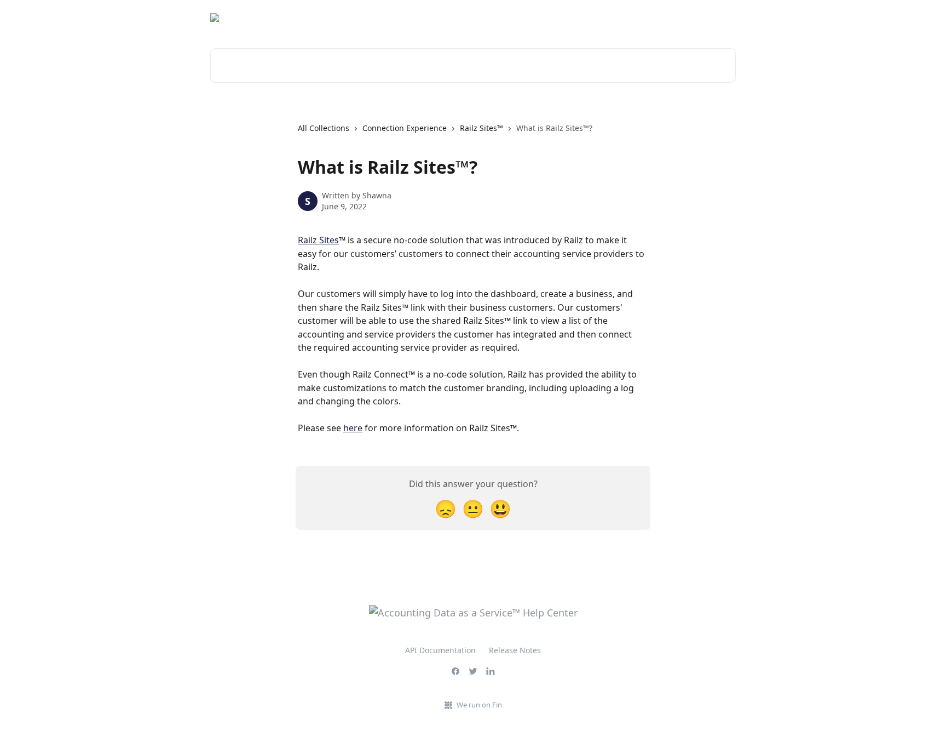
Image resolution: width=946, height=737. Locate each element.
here (352, 428)
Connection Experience (404, 128)
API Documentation (440, 650)
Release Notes (515, 650)
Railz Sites (318, 240)
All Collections (323, 128)
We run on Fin (479, 705)
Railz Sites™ (481, 128)
